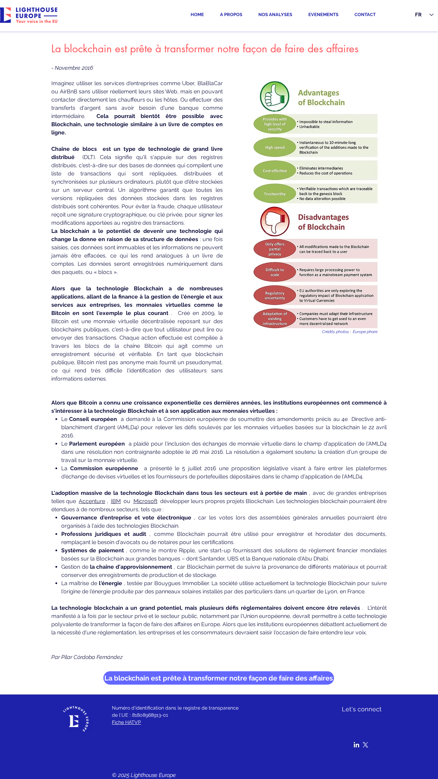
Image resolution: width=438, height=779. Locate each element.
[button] (278, 14)
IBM (116, 501)
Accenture (92, 501)
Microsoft (145, 501)
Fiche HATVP (126, 722)
